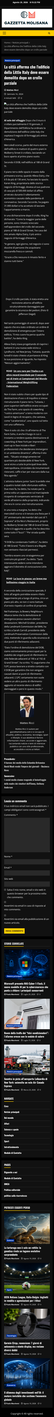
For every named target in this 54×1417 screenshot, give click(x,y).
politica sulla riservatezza (15, 1195)
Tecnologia (9, 1135)
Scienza (10, 1240)
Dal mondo (9, 1117)
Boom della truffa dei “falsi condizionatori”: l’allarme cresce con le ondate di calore (26, 1034)
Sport (6, 1141)
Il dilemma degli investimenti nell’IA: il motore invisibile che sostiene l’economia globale (25, 1396)
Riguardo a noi (10, 1172)
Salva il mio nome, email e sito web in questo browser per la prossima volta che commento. (26, 893)
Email (8, 867)
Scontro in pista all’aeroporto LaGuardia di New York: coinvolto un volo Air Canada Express (25, 1082)
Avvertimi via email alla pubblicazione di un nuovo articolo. (26, 921)
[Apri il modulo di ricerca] (49, 33)
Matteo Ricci (12, 90)
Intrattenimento (11, 1147)
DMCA (6, 1184)
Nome (8, 856)
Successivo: (25, 781)
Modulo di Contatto (12, 1153)
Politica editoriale (12, 1190)
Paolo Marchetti (12, 994)
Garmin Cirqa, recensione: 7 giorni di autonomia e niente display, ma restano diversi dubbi (24, 1346)
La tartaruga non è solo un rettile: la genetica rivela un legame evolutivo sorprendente (22, 1251)
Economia (11, 1385)
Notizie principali (12, 60)
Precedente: (26, 764)
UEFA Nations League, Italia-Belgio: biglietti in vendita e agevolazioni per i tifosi (26, 1298)
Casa (6, 1106)
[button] (4, 33)
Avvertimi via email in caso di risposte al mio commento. (25, 907)
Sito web (8, 878)
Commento (11, 814)
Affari (6, 1123)
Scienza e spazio (11, 1129)
